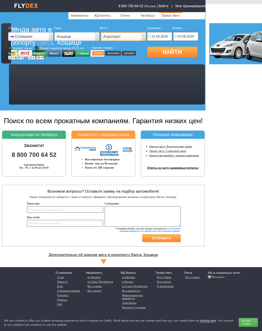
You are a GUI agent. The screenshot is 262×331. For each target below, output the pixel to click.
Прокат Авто (170, 15)
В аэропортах (165, 286)
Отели (125, 15)
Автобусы (148, 15)
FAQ (59, 304)
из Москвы (94, 277)
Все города (94, 290)
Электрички (129, 303)
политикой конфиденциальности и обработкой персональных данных (150, 229)
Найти (172, 52)
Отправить (161, 238)
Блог (60, 286)
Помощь (62, 299)
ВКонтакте (218, 277)
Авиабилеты (79, 15)
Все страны (94, 286)
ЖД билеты (102, 15)
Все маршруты (131, 290)
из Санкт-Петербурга (100, 281)
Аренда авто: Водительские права (170, 146)
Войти (163, 6)
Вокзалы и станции (134, 307)
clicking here (208, 320)
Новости (62, 281)
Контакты (63, 295)
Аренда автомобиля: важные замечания (174, 155)
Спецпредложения (68, 290)
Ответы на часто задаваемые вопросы (173, 167)
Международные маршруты (132, 297)
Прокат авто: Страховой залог (167, 151)
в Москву (127, 281)
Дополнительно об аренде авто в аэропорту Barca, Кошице (103, 255)
